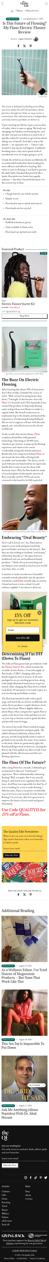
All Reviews (7, 1221)
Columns (6, 1192)
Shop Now (24, 316)
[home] (24, 4)
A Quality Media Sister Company (24, 1251)
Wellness (5, 1214)
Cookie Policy (22, 1259)
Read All (5, 1225)
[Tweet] (24, 45)
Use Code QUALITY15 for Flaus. (23, 812)
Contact (29, 1199)
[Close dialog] (39, 612)
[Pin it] (30, 45)
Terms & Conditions (37, 1259)
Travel (4, 1206)
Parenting (6, 1202)
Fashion (5, 1217)
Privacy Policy (9, 1259)
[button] (46, 3)
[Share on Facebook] (18, 45)
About (28, 1195)
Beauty (5, 1210)
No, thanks (23, 646)
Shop (27, 1192)
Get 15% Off (22, 637)
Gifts (4, 1195)
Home (4, 1199)
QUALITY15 (11, 312)
